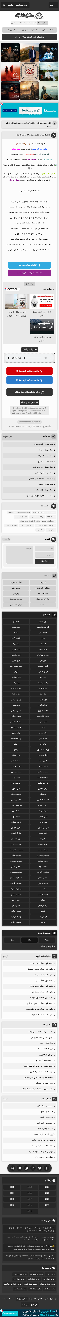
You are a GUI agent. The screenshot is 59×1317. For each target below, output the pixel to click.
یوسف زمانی (16, 922)
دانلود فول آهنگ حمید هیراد (42, 991)
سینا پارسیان (16, 772)
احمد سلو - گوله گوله (45, 1123)
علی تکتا (43, 794)
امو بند (43, 644)
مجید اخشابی (16, 838)
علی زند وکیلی (16, 794)
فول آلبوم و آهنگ (43, 599)
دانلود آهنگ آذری (34, 1279)
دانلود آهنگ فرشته (48, 521)
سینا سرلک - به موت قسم (43, 467)
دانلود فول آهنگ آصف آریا (42, 1014)
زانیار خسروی (43, 755)
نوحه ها (43, 604)
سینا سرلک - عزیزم (45, 461)
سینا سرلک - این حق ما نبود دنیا (39, 495)
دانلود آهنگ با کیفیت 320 (27, 371)
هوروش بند (43, 916)
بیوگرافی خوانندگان (43, 588)
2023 (47, 1193)
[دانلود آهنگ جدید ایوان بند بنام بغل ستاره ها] (10, 52)
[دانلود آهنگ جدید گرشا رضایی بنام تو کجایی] (48, 90)
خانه (49, 123)
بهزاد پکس (16, 682)
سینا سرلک (41, 123)
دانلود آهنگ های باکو (47, 1284)
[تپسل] (1, 104)
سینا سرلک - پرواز (46, 484)
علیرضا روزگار (43, 805)
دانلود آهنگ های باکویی (12, 1284)
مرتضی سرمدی (16, 872)
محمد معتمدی (16, 861)
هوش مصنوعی (16, 604)
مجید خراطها (43, 844)
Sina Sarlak (51, 517)
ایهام (16, 671)
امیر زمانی (16, 649)
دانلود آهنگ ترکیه (20, 1289)
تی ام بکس (43, 705)
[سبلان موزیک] (29, 17)
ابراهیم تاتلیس (43, 627)
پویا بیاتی (43, 699)
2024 (12, 1187)
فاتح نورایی (43, 816)
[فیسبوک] (46, 1168)
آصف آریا (16, 621)
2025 (29, 1187)
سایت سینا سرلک (11, 525)
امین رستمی (43, 666)
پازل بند (43, 694)
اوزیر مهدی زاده (16, 666)
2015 (12, 1205)
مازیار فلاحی (16, 833)
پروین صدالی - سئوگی (44, 1083)
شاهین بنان (15, 783)
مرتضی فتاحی (43, 877)
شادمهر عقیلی (43, 783)
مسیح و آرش (43, 883)
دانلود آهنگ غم (49, 1289)
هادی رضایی (16, 911)
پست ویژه (16, 588)
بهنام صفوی (16, 688)
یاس (43, 922)
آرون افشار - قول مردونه (43, 1134)
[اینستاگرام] (26, 1168)
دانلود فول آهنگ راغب (44, 980)
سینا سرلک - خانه (46, 449)
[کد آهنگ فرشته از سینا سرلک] (29, 168)
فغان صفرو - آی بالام (44, 1060)
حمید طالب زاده (43, 716)
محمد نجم (43, 866)
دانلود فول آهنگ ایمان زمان (42, 963)
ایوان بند (43, 677)
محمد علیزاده (43, 861)
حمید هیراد (43, 721)
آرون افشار (43, 621)
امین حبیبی (15, 660)
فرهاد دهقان (16, 822)
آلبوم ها (43, 582)
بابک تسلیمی (16, 677)
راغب (43, 727)
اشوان (43, 638)
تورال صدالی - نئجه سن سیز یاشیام (38, 1077)
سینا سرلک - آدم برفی (44, 489)
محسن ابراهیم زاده (15, 850)
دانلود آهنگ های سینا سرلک (30, 521)
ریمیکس (16, 593)
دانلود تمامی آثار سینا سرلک (27, 392)
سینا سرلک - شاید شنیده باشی (40, 478)
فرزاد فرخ (15, 816)
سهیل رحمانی (16, 766)
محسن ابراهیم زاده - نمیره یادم (40, 1031)
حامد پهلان (16, 705)
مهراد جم (16, 900)
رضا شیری (16, 733)
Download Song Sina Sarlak (19, 512)
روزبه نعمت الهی (43, 749)
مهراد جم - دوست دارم (44, 1157)
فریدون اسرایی (43, 827)
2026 (47, 1187)
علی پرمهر (16, 788)
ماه (29, 940)
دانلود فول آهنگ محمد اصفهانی (40, 969)
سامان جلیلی (43, 760)
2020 (47, 1199)
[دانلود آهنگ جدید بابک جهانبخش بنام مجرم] (10, 71)
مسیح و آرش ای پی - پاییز (42, 1140)
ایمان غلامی (43, 671)
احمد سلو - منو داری (45, 1105)
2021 (12, 1193)
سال (12, 940)
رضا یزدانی (43, 744)
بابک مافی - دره (46, 1043)
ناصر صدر (16, 905)
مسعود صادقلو (16, 877)
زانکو (16, 749)
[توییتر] (39, 1168)
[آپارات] (12, 1168)
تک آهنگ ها (19, 426)
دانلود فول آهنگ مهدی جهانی (41, 986)
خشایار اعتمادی (16, 721)
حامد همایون (43, 710)
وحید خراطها (16, 916)
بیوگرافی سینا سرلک (37, 517)
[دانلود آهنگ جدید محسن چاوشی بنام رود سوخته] (29, 71)
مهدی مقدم (16, 894)
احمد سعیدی (16, 627)
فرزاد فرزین (43, 822)
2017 (47, 1205)
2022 (29, 1193)
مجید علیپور (16, 844)
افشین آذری (15, 638)
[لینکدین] (33, 1168)
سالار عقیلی (16, 755)
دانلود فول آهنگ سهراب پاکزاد (41, 997)
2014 (29, 1211)
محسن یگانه (16, 855)
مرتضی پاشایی (43, 872)
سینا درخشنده (43, 777)
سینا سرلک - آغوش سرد (43, 444)
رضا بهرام (43, 733)
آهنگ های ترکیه (16, 582)
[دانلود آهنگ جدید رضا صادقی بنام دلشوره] (10, 90)
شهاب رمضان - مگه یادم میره (41, 1151)
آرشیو (5, 956)
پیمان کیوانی (16, 699)
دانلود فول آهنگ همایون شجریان (39, 1009)
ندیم (43, 911)
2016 (29, 1205)
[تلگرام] (19, 1168)
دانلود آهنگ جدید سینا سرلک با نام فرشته (33, 134)
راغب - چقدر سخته (45, 1128)
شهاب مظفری (43, 788)
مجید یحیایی (43, 850)
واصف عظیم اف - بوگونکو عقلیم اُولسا (38, 1066)
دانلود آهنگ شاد (35, 1289)
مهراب (43, 900)
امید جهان (16, 644)
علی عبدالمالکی (43, 799)
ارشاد (16, 632)
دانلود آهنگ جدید (21, 517)
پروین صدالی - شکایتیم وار (42, 1037)
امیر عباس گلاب (43, 655)
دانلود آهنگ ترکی (49, 1279)
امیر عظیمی (15, 655)
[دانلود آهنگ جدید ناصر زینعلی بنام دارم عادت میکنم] (48, 71)
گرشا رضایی (43, 833)
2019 (29, 1199)
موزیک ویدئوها (16, 599)
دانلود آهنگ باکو (19, 1279)
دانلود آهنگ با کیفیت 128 (27, 380)
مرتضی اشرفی (16, 866)
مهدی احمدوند (16, 889)
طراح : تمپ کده (28, 1304)
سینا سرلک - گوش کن (44, 472)
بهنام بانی (43, 688)
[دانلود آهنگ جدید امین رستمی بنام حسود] (29, 90)
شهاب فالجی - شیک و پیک (42, 1145)
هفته (47, 940)
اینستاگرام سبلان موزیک (27, 273)
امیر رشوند (43, 649)
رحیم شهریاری (16, 727)
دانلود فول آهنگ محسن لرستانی (40, 1003)
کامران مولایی (16, 827)
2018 (12, 1199)
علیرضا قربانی (43, 811)
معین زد (43, 889)
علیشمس (16, 811)
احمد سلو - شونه (46, 1117)
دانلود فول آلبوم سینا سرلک (45, 525)
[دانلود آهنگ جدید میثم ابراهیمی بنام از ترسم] (48, 52)
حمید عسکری (16, 716)
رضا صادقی (43, 738)
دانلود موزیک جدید (26, 525)
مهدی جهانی (43, 894)
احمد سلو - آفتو (47, 1111)
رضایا (16, 744)
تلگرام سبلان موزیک (28, 265)
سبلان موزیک (50, 530)
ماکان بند (43, 838)
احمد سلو (43, 632)
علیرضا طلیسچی (16, 805)
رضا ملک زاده (16, 738)
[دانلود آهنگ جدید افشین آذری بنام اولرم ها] (29, 52)
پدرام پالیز (16, 694)
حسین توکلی (16, 710)
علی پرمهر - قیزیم (46, 1054)
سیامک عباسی (43, 772)
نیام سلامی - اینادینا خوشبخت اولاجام (37, 1088)
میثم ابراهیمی (43, 905)
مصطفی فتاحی (16, 883)
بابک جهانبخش (43, 682)
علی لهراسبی (16, 799)
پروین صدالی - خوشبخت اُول (41, 1071)
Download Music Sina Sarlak (44, 512)
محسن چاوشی (43, 855)
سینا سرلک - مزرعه (45, 455)
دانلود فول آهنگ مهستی (43, 974)
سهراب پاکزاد (43, 766)
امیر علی (43, 660)
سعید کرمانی (16, 760)
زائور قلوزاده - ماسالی (45, 1048)
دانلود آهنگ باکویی (30, 1284)
